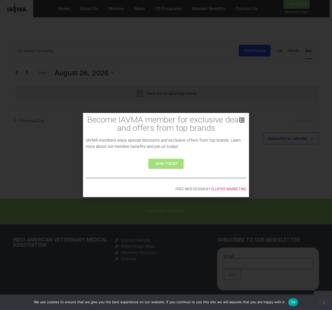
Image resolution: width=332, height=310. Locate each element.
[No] (323, 302)
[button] (242, 120)
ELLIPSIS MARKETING (228, 189)
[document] (166, 155)
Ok (293, 302)
